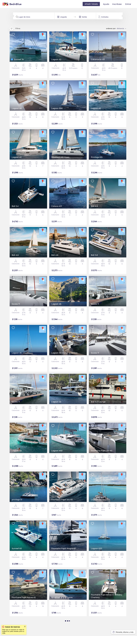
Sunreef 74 (19, 59)
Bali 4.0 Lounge (98, 401)
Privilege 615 (96, 157)
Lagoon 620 (96, 548)
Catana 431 (56, 206)
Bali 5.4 (15, 206)
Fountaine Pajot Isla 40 (101, 450)
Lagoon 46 (17, 108)
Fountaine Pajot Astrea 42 (24, 597)
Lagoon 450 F (97, 499)
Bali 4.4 (94, 206)
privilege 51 (17, 499)
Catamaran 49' (98, 59)
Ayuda (106, 4)
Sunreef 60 (17, 548)
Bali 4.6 (15, 255)
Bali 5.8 (94, 255)
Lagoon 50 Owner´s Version (64, 353)
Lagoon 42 (56, 59)
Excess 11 (16, 304)
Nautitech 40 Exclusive (61, 597)
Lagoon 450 (57, 450)
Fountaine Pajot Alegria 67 (63, 548)
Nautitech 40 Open (60, 157)
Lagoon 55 (56, 401)
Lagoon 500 (57, 108)
